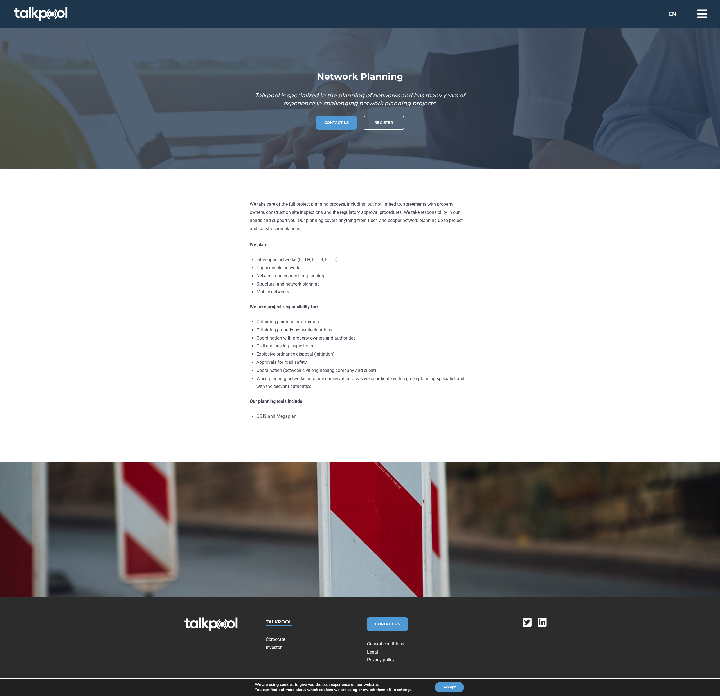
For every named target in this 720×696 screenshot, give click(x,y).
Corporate (275, 639)
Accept (449, 687)
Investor (274, 647)
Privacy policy (381, 660)
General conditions (385, 643)
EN (672, 13)
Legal (372, 652)
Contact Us (336, 122)
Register (384, 122)
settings (404, 689)
